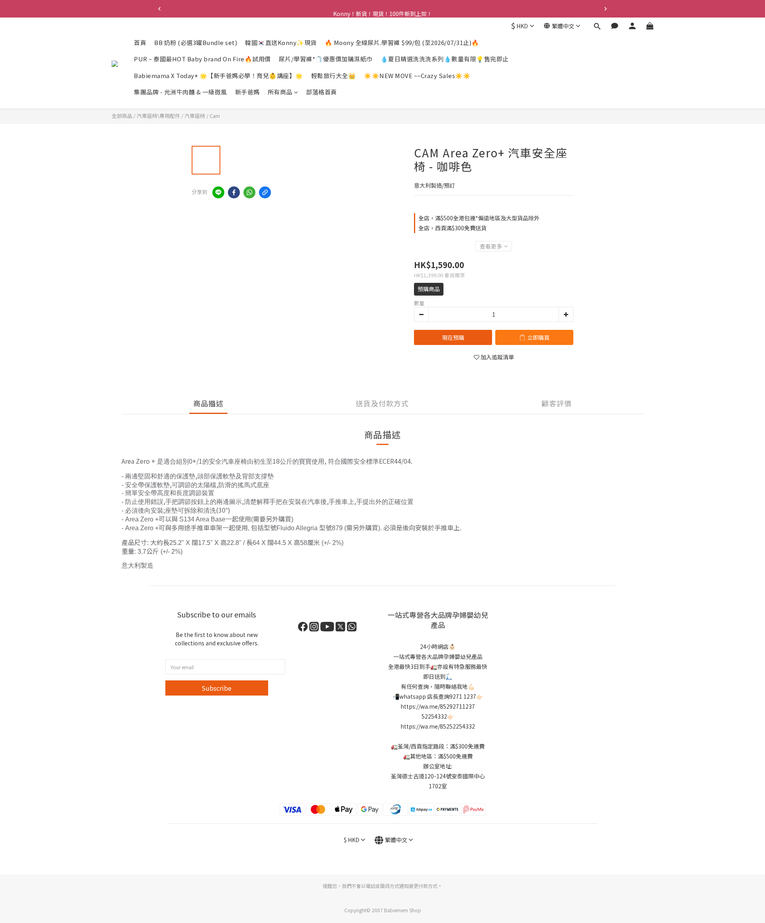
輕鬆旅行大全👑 (333, 75)
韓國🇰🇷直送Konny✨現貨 (281, 42)
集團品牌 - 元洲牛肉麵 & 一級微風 (180, 92)
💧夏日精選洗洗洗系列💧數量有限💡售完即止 (445, 59)
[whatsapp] (249, 192)
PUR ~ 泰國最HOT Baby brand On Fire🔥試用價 (202, 59)
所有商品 (280, 92)
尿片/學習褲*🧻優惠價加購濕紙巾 (326, 59)
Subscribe (216, 688)
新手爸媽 (247, 92)
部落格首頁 (321, 92)
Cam (215, 116)
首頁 (140, 42)
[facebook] (234, 192)
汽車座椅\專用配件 (158, 116)
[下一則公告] (605, 8)
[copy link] (265, 192)
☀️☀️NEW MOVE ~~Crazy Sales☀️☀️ (417, 75)
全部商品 (122, 116)
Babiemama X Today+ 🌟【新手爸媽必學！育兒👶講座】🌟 (218, 75)
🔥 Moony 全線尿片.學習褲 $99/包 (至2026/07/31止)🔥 (402, 42)
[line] (218, 192)
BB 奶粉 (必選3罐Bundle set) (195, 42)
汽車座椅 (194, 116)
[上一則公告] (159, 8)
